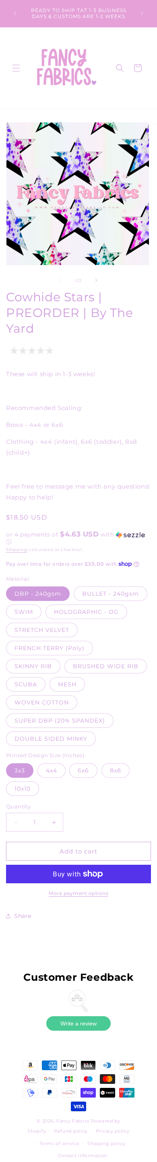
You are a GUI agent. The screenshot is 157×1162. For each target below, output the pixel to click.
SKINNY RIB (33, 666)
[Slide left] (61, 280)
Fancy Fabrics (72, 1121)
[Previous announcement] (15, 13)
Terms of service (59, 1143)
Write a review (78, 1023)
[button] (16, 68)
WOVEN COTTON (41, 702)
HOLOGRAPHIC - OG (86, 611)
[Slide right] (96, 280)
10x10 (22, 788)
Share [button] (22, 916)
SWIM (23, 611)
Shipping (16, 549)
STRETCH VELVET (41, 630)
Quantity (18, 806)
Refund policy (71, 1131)
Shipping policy (106, 1143)
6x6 (83, 770)
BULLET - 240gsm (110, 593)
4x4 (51, 770)
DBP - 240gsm (37, 593)
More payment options (78, 893)
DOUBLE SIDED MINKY (50, 738)
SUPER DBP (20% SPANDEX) (59, 720)
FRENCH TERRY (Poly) (49, 648)
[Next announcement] (142, 13)
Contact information (82, 1155)
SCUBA (25, 684)
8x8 (115, 770)
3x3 (19, 770)
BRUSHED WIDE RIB (105, 666)
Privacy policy (113, 1131)
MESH (67, 684)
